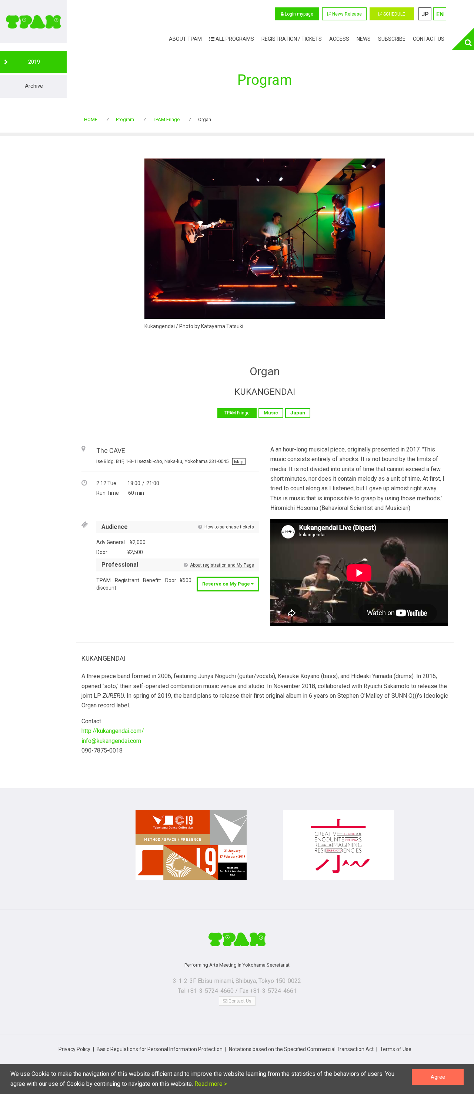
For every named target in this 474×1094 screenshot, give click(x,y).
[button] (344, 13)
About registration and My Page (222, 565)
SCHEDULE (393, 14)
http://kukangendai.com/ (112, 730)
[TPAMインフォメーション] (237, 942)
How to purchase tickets (229, 527)
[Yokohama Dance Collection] (191, 848)
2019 (34, 62)
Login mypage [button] (298, 14)
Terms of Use (395, 1049)
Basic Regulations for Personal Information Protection (160, 1049)
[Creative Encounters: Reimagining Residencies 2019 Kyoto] (338, 848)
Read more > (210, 1083)
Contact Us (239, 1001)
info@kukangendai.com (111, 740)
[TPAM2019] (33, 21)
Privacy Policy (74, 1049)
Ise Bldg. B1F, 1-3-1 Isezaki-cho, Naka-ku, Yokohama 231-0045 (170, 461)
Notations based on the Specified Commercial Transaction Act (301, 1049)
